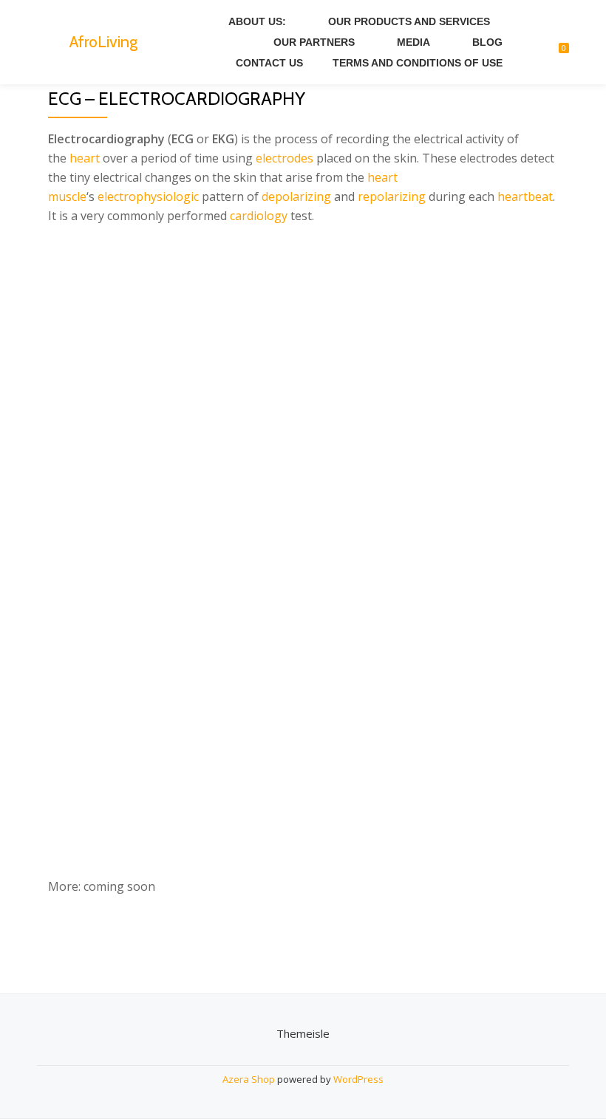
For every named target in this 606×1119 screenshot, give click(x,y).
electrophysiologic (148, 196)
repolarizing (392, 196)
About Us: (257, 21)
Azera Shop (248, 1079)
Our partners (314, 42)
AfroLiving (103, 41)
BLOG (487, 42)
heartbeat (525, 196)
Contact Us (269, 63)
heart (84, 158)
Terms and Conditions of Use (418, 63)
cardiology (258, 216)
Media (413, 42)
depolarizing (296, 196)
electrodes (284, 158)
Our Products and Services (409, 21)
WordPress (358, 1079)
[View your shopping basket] (556, 42)
